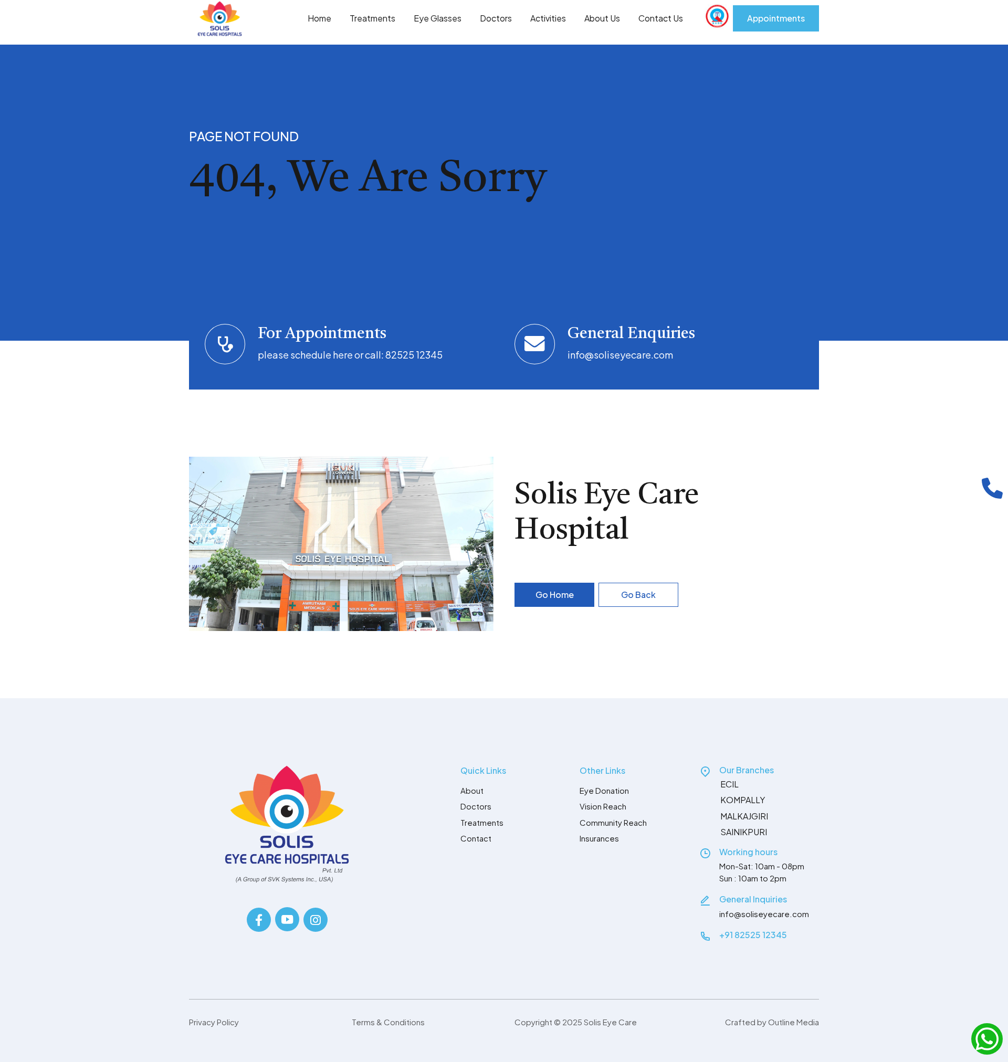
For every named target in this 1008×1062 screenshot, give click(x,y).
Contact (475, 838)
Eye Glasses (437, 18)
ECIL (729, 784)
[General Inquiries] (705, 900)
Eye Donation (604, 790)
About (472, 790)
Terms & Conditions (388, 1022)
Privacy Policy (214, 1022)
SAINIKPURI (743, 831)
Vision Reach (603, 806)
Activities (548, 18)
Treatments (372, 18)
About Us (602, 18)
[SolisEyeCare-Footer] (287, 824)
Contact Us (660, 18)
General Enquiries (631, 334)
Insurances (599, 838)
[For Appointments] (225, 344)
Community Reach (613, 822)
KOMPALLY (742, 799)
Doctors (496, 18)
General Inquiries (753, 899)
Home (319, 18)
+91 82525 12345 (753, 934)
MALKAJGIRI (744, 816)
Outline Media (793, 1022)
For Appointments (322, 334)
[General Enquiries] (534, 344)
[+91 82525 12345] (705, 936)
